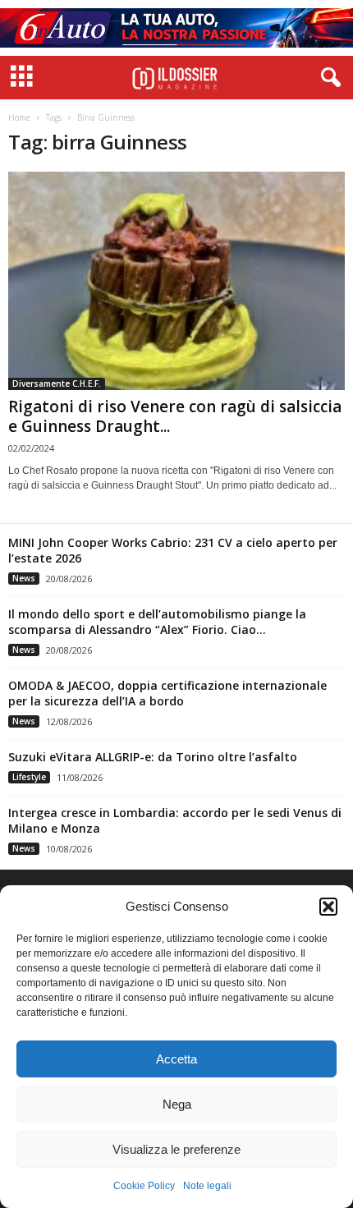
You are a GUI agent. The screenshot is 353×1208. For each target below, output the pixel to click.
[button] (328, 906)
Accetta (176, 1059)
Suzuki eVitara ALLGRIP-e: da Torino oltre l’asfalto (152, 757)
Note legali (207, 1186)
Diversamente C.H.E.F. (56, 383)
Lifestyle (29, 777)
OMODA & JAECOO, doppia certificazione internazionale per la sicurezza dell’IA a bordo (167, 693)
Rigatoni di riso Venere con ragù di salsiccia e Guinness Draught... (175, 416)
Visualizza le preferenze (176, 1149)
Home (19, 117)
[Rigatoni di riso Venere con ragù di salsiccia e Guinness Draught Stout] (176, 280)
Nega (177, 1104)
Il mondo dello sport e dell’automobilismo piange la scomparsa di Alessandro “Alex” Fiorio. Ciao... (157, 621)
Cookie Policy (144, 1186)
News (23, 578)
